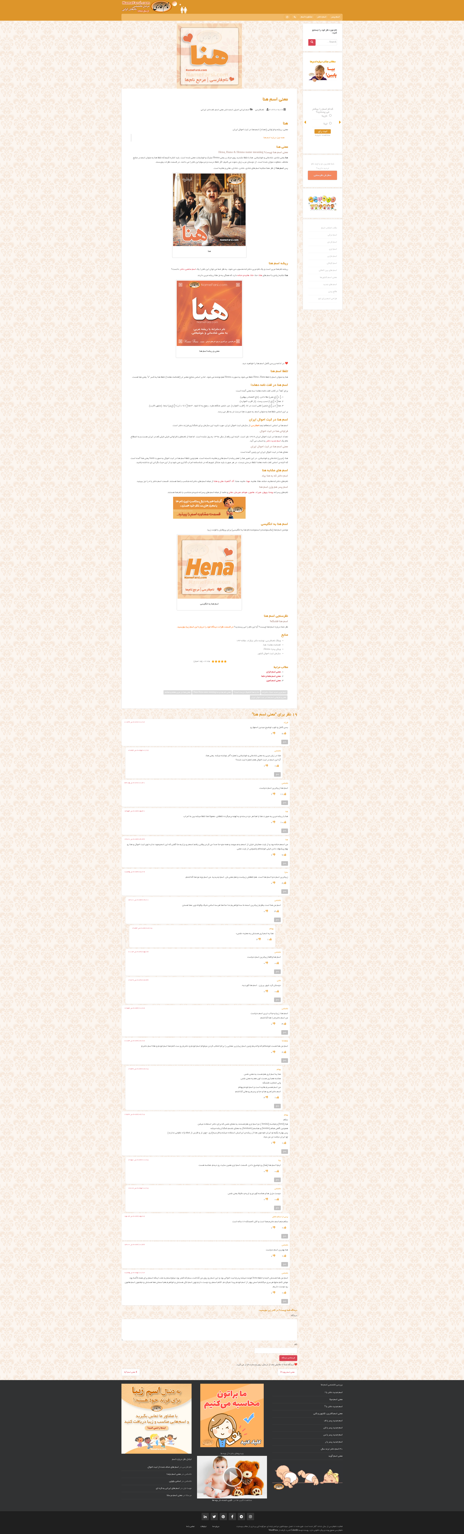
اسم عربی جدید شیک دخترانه (274, 692)
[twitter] (214, 1516)
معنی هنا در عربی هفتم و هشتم (177, 692)
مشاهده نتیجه (322, 139)
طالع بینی (332, 291)
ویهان (264, 492)
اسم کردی (332, 242)
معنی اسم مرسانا (174, 1495)
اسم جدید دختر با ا (334, 1392)
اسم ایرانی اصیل (241, 110)
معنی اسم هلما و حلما (271, 676)
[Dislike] (273, 733)
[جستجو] (294, 17)
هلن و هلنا (218, 481)
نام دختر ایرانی (207, 110)
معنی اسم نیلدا (174, 1474)
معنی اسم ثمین (273, 681)
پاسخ (284, 742)
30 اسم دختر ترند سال (332, 1449)
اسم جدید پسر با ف (333, 1421)
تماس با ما (190, 1526)
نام (296, 1344)
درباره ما (215, 1526)
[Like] (284, 733)
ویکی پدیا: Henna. (272, 649)
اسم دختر (321, 17)
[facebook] (232, 1516)
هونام (244, 492)
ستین (324, 127)
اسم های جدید (330, 284)
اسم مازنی (332, 256)
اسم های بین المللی (328, 270)
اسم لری (333, 249)
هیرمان (237, 492)
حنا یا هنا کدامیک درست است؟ (246, 692)
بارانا (324, 112)
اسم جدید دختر (273, 441)
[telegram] (241, 1516)
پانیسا (324, 120)
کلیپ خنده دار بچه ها (222, 1500)
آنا (233, 481)
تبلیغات (203, 1526)
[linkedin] (205, 1516)
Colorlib (294, 1530)
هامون (251, 492)
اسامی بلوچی (175, 1481)
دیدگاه (293, 1315)
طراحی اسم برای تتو (327, 299)
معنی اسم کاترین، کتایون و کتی (328, 1414)
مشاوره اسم (306, 17)
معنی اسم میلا (336, 1399)
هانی (230, 492)
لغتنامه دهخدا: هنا (272, 645)
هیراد (258, 492)
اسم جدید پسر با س (333, 1435)
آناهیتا (228, 481)
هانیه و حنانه (243, 275)
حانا (252, 275)
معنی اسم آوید (335, 1456)
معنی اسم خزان (273, 672)
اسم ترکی (332, 235)
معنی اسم (219, 110)
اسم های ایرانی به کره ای (168, 1488)
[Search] (312, 42)
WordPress (273, 1530)
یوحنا (271, 492)
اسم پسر (335, 17)
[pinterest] (223, 1516)
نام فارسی (259, 110)
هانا (260, 275)
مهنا (248, 481)
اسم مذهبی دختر (188, 269)
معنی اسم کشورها (328, 277)
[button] (305, 122)
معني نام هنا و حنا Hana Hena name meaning (212, 692)
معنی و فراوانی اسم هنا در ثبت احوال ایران (268, 697)
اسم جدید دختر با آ (334, 1406)
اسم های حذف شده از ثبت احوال (163, 1467)
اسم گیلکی (332, 263)
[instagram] (287, 17)
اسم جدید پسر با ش (333, 1428)
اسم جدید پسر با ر (334, 1442)
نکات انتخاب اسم (329, 228)
